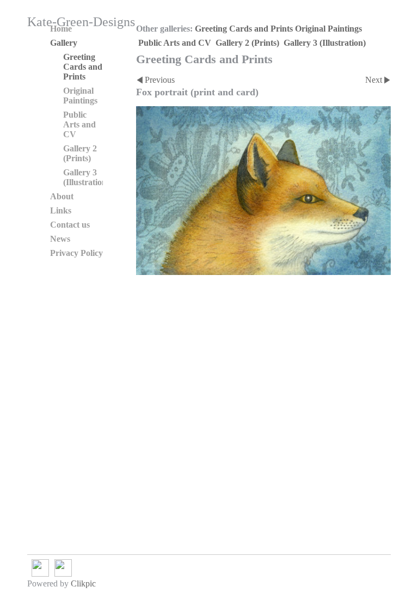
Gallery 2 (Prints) (247, 42)
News (60, 238)
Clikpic (83, 583)
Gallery (63, 42)
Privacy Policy (76, 253)
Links (60, 210)
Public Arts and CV (174, 42)
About (61, 196)
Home (61, 28)
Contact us (70, 224)
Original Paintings (328, 28)
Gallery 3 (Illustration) (325, 42)
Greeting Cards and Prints (244, 28)
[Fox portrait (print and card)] (263, 190)
